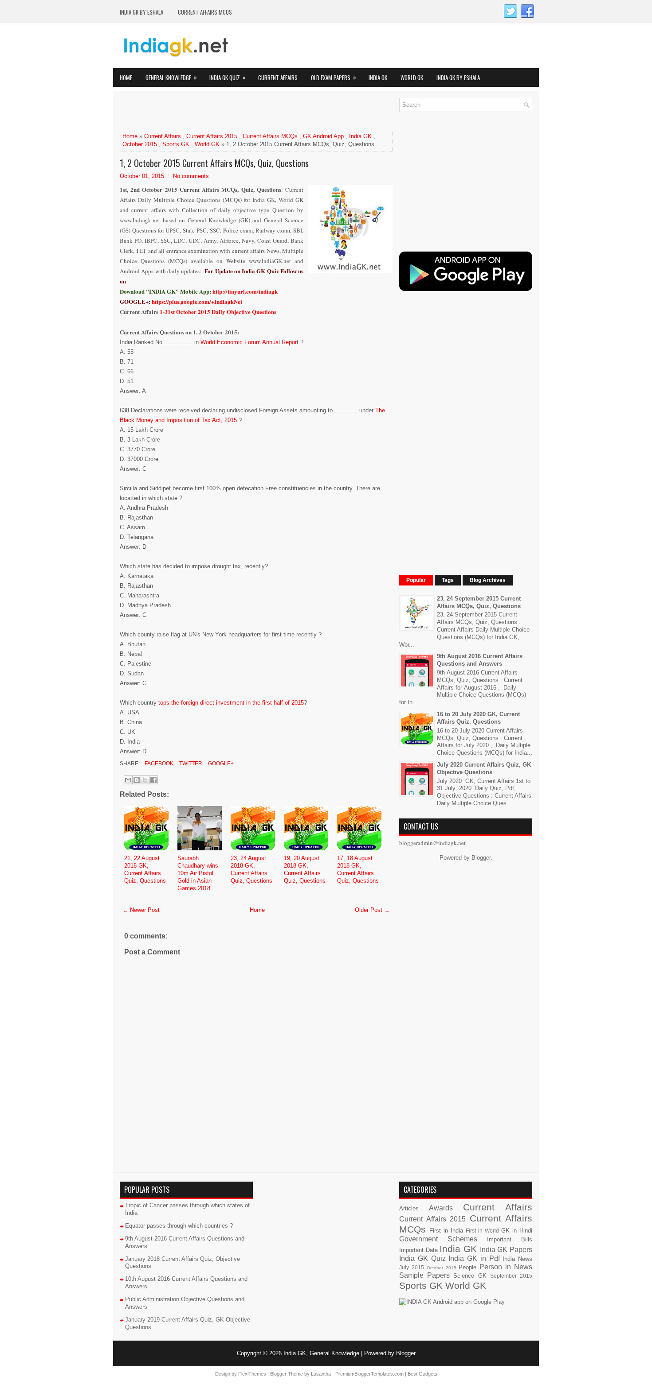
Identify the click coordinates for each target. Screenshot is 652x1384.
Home (126, 77)
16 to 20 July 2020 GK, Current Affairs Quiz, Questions (478, 718)
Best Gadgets (422, 1373)
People (467, 1267)
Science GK (469, 1275)
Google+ (220, 763)
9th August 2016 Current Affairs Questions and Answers (479, 660)
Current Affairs (278, 77)
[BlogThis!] (136, 779)
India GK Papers (506, 1249)
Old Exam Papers (333, 77)
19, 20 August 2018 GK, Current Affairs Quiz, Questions (305, 869)
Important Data (418, 1250)
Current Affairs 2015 (211, 136)
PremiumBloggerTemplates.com (369, 1373)
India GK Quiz (227, 77)
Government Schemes (438, 1239)
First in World (482, 1230)
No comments (191, 176)
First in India (446, 1230)
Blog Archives (488, 580)
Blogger (481, 857)
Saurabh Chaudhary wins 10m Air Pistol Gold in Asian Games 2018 (197, 873)
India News (517, 1259)
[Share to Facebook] (153, 779)
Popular (416, 580)
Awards (441, 1208)
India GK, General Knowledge (321, 1353)
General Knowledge (171, 77)
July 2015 (411, 1267)
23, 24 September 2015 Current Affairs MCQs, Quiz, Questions (479, 602)
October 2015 (139, 144)
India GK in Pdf (473, 1258)
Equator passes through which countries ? (179, 1225)
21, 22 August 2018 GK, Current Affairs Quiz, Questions (145, 869)
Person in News (505, 1267)
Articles (409, 1208)
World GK (412, 77)
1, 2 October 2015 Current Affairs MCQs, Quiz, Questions (214, 163)
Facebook (158, 763)
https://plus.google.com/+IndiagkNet (197, 301)
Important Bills (509, 1239)
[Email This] (128, 779)
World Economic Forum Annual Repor (248, 342)
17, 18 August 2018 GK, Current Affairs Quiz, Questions (358, 869)
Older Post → (372, 910)
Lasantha (321, 1373)
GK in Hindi (516, 1230)
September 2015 (511, 1276)
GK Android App (323, 136)
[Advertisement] (223, 111)
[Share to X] (145, 779)
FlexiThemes (252, 1373)
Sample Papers (424, 1275)
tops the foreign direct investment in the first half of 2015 (231, 702)
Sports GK (175, 144)
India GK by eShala (141, 12)
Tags (448, 580)
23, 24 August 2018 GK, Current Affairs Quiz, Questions (251, 869)
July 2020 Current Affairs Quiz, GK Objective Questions (484, 768)
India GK (378, 77)
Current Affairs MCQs (205, 12)
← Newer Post (141, 910)
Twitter (190, 763)
